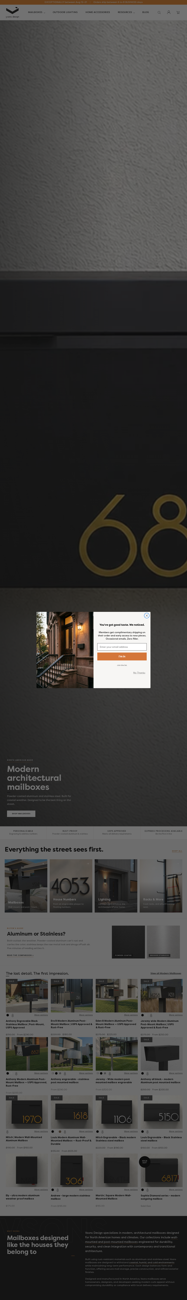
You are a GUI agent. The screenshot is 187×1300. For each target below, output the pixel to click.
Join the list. (122, 665)
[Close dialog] (146, 615)
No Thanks (139, 672)
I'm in (122, 656)
